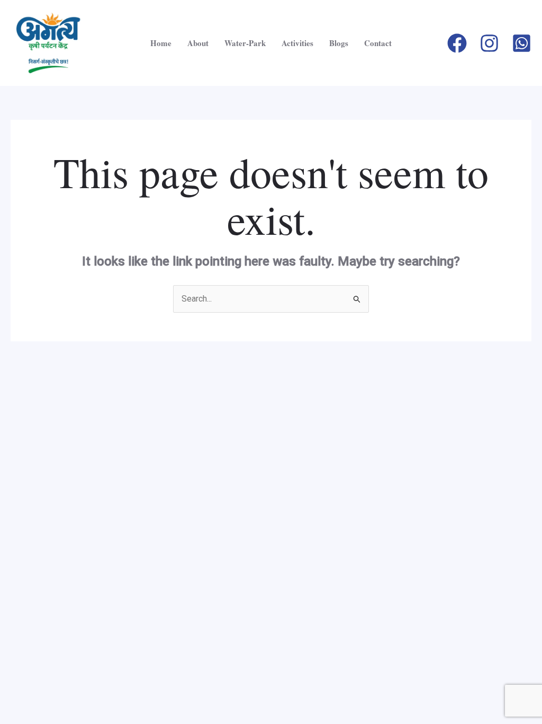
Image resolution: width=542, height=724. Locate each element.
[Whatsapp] (521, 43)
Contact (378, 43)
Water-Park (245, 43)
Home (160, 43)
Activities (297, 43)
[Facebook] (457, 43)
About (198, 43)
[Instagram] (489, 43)
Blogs (338, 43)
